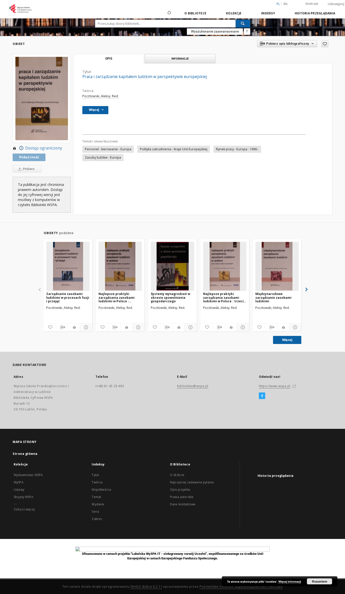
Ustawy (19, 489)
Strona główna (25, 454)
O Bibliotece (195, 13)
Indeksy (268, 13)
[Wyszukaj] (243, 23)
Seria (95, 511)
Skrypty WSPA (23, 497)
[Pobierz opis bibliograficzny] (62, 327)
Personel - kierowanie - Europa (108, 149)
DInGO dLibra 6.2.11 (146, 586)
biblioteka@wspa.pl (192, 386)
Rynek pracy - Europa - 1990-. (237, 149)
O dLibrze (177, 475)
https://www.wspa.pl (274, 386)
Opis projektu (180, 489)
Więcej (287, 340)
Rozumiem (319, 581)
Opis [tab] (108, 58)
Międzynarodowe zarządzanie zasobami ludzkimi (273, 297)
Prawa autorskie (181, 497)
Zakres (97, 519)
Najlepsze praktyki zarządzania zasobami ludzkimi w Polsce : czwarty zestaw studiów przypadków (117, 297)
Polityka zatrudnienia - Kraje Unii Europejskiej (173, 149)
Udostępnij (336, 4)
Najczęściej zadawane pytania (192, 482)
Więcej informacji (289, 581)
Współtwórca (101, 489)
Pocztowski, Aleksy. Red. (100, 96)
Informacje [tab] (180, 58)
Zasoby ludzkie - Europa (103, 157)
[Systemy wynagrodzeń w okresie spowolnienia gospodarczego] (172, 266)
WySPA (18, 482)
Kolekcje (233, 13)
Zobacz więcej (24, 509)
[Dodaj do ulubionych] (324, 43)
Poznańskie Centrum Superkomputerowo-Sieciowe (241, 586)
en (286, 4)
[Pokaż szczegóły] (85, 327)
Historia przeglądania (315, 13)
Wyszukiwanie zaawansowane (215, 31)
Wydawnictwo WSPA (28, 475)
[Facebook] (262, 396)
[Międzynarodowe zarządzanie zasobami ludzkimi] (277, 266)
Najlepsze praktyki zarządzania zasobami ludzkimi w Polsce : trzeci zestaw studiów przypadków (223, 297)
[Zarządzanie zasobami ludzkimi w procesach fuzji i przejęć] (67, 266)
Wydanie (98, 504)
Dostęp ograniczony (43, 148)
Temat (96, 497)
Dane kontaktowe (182, 504)
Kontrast (312, 4)
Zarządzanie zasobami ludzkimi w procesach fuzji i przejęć (67, 297)
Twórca (97, 482)
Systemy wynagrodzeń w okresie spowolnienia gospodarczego (170, 297)
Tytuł (95, 475)
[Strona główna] (169, 13)
